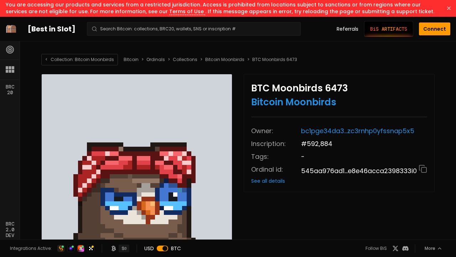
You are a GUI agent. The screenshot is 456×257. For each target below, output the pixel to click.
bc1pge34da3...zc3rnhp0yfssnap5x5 (357, 130)
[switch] (162, 248)
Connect (434, 28)
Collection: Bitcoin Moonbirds (79, 59)
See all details (268, 181)
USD (149, 248)
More (430, 248)
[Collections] (10, 70)
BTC (176, 248)
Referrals (347, 28)
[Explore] (10, 50)
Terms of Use (187, 11)
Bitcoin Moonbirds (224, 59)
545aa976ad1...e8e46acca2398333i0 (360, 170)
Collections (185, 59)
